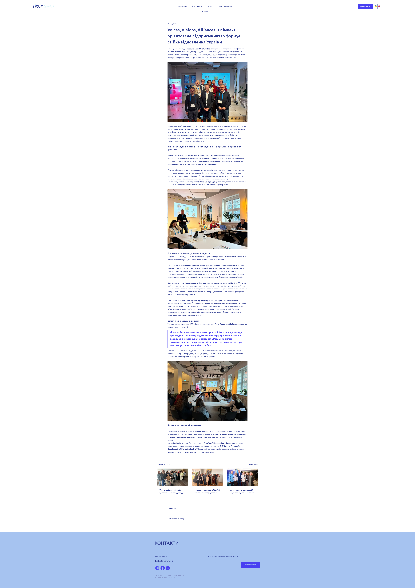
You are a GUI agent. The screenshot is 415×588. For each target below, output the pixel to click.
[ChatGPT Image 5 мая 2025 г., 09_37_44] (157, 568)
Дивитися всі (253, 464)
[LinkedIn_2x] (168, 568)
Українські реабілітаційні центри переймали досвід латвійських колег (171, 491)
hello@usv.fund (164, 561)
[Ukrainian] (375, 6)
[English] (379, 6)
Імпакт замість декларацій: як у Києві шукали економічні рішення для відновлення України (242, 491)
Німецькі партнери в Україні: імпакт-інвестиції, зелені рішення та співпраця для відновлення (207, 491)
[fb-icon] (162, 568)
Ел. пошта (211, 563)
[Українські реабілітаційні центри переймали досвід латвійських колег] (172, 477)
